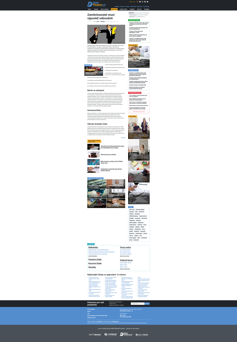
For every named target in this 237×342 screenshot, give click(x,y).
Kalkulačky (117, 6)
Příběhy (131, 231)
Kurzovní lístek (146, 6)
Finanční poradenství (133, 14)
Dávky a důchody (105, 9)
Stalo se (131, 235)
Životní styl (136, 240)
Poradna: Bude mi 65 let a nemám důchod (95, 290)
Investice (139, 9)
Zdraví (130, 240)
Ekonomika (146, 9)
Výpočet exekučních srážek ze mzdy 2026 (97, 254)
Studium (136, 235)
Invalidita (131, 218)
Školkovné (131, 233)
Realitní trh (136, 231)
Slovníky (127, 6)
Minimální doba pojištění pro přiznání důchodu (110, 290)
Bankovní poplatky (140, 209)
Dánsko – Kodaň (123, 266)
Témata (89, 9)
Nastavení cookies (91, 317)
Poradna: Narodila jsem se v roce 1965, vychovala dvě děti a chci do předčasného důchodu (95, 282)
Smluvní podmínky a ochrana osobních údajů (97, 315)
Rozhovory (143, 231)
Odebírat (147, 303)
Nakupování (140, 222)
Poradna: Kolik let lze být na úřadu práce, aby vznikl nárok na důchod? (127, 278)
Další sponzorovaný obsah (139, 111)
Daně (136, 211)
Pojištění (137, 227)
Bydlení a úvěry (123, 9)
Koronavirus (144, 218)
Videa (138, 237)
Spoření (145, 233)
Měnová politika (133, 222)
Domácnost (141, 211)
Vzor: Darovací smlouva (125, 249)
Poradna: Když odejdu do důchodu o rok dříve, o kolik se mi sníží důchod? (144, 287)
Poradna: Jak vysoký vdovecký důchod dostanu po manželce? (110, 281)
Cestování (131, 211)
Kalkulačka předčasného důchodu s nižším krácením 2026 (101, 251)
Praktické (91, 244)
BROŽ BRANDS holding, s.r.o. (126, 310)
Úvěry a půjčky (132, 237)
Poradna (96, 9)
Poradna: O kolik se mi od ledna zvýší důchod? (127, 294)
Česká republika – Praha (125, 262)
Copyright (99, 321)
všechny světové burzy (125, 269)
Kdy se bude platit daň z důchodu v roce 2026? (94, 293)
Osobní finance (132, 224)
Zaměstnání (102, 21)
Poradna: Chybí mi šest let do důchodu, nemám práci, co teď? (94, 296)
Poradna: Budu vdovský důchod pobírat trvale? (127, 292)
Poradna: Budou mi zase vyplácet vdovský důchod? (144, 293)
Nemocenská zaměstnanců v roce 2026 (126, 289)
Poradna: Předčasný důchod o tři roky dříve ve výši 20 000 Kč (143, 283)
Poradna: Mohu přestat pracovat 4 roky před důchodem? (127, 282)
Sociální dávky (139, 233)
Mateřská (138, 220)
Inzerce (89, 311)
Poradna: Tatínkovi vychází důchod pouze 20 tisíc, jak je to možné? (94, 278)
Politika (142, 227)
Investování (137, 218)
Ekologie (131, 213)
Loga (88, 313)
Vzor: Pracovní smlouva (125, 251)
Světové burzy (139, 6)
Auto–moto (131, 209)
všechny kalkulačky (92, 256)
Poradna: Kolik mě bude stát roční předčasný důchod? (143, 296)
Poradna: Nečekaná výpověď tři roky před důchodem (110, 278)
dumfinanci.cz (115, 321)
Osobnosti (140, 224)
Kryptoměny (132, 220)
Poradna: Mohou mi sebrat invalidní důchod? (142, 290)
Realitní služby (131, 16)
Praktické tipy (138, 229)
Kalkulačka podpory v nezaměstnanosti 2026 (98, 249)
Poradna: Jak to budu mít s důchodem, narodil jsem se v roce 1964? (95, 286)
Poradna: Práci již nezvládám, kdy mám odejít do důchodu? (110, 283)
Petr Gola (123, 137)
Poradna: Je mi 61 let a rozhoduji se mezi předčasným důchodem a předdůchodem (111, 287)
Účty (141, 235)
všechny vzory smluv (124, 256)
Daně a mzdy (114, 9)
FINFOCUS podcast (133, 216)
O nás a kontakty (91, 309)
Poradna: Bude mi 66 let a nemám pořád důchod (111, 293)
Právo (98, 21)
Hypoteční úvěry (143, 216)
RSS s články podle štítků (125, 316)
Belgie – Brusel (123, 264)
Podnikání (132, 9)
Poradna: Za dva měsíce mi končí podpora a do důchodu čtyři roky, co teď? (144, 280)
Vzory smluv (122, 6)
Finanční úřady (133, 6)
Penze (144, 224)
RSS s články (123, 315)
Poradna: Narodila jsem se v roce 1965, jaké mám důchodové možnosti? (127, 285)
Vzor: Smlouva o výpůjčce (125, 254)
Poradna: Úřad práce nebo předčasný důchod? (109, 296)
